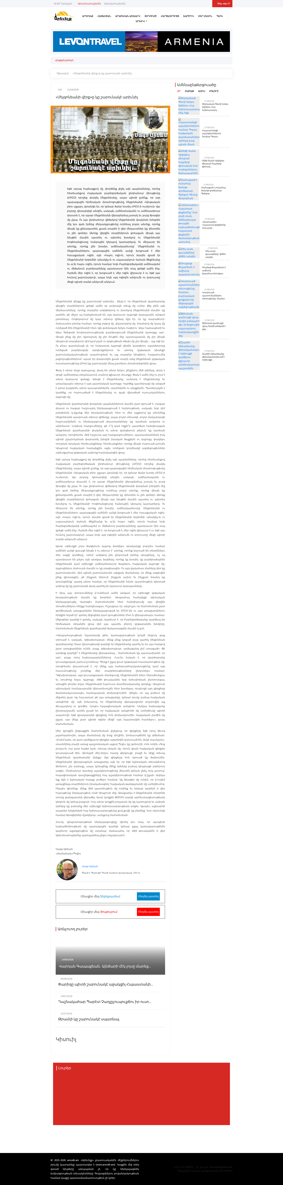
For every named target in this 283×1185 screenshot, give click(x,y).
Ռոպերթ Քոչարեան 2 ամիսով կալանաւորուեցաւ (214, 270)
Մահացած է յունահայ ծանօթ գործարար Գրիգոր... (213, 190)
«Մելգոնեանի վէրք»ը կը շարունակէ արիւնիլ (102, 73)
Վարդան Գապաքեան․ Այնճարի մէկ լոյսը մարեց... (105, 966)
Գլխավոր (63, 73)
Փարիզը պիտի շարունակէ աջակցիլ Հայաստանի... (105, 984)
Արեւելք (87, 16)
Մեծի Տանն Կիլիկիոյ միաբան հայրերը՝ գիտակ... (213, 163)
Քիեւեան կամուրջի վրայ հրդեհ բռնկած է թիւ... (214, 326)
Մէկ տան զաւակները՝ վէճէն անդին (215, 254)
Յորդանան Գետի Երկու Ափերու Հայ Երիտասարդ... (215, 107)
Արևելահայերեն (115, 3)
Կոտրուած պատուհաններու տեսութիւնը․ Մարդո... (214, 295)
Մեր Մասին (205, 16)
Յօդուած (151, 16)
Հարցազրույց (170, 16)
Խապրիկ (188, 16)
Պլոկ (220, 16)
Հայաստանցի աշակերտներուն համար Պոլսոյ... (211, 133)
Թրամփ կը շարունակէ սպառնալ (88, 1019)
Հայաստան (104, 16)
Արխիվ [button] (140, 21)
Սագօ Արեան (90, 866)
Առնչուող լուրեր (73, 929)
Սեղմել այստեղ (148, 896)
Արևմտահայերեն (89, 3)
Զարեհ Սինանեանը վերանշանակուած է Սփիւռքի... (213, 356)
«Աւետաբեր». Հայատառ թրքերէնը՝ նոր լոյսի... (214, 224)
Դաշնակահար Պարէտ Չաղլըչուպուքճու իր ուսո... (104, 1001)
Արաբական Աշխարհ (127, 16)
